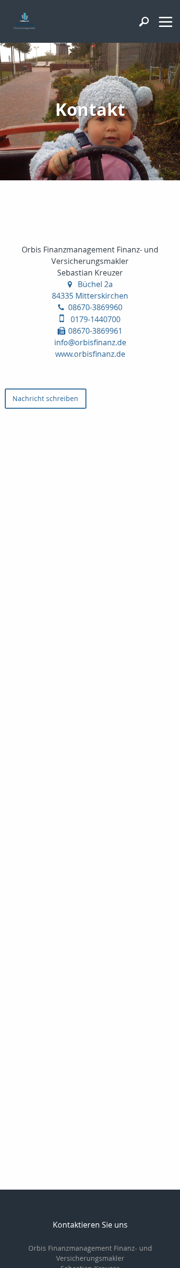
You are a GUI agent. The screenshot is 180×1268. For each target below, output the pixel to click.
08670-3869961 (95, 331)
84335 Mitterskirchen (90, 295)
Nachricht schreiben (45, 398)
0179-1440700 (95, 319)
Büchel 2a (95, 284)
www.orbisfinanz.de (90, 354)
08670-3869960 (95, 307)
